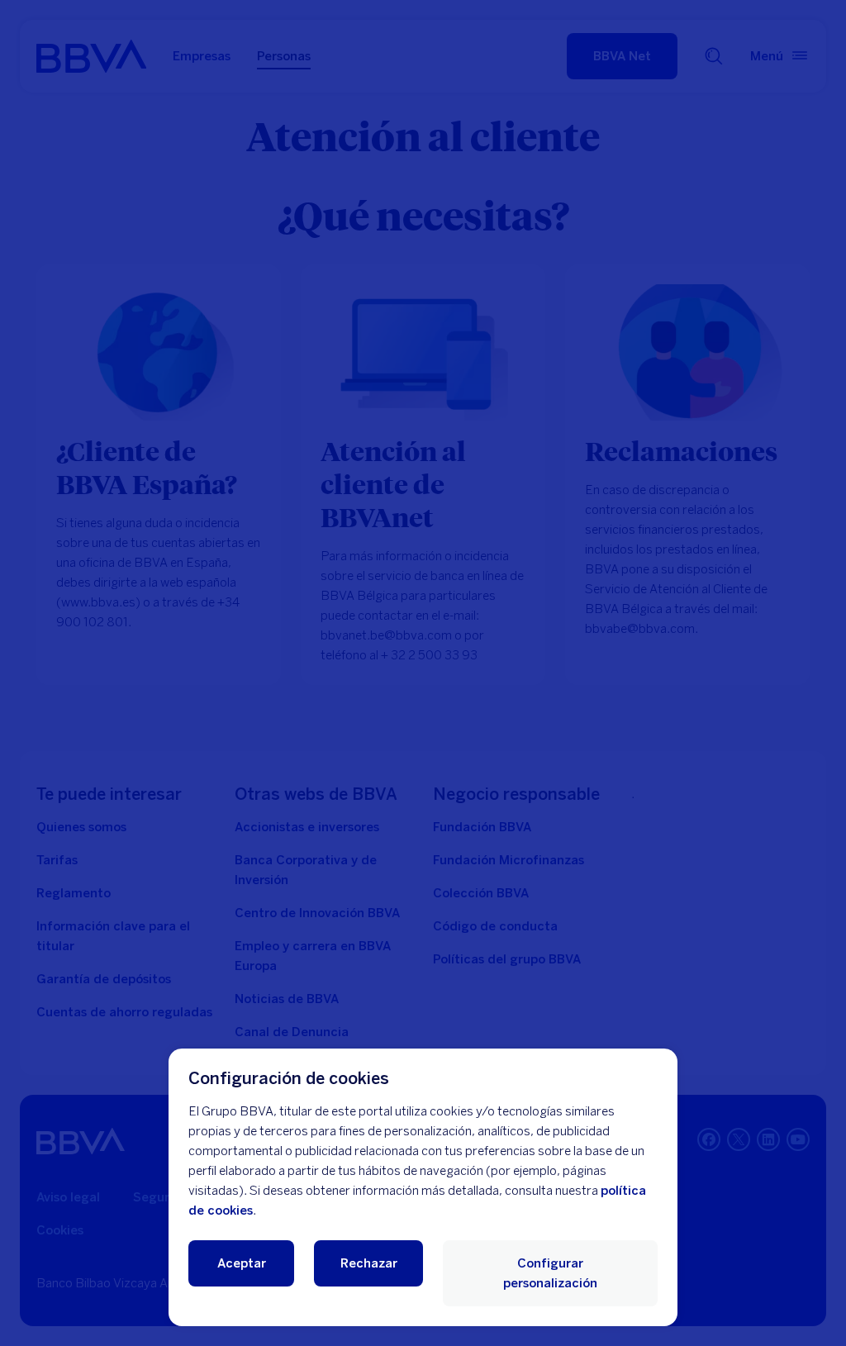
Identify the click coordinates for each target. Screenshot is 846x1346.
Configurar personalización (550, 1273)
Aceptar (241, 1263)
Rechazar (368, 1263)
